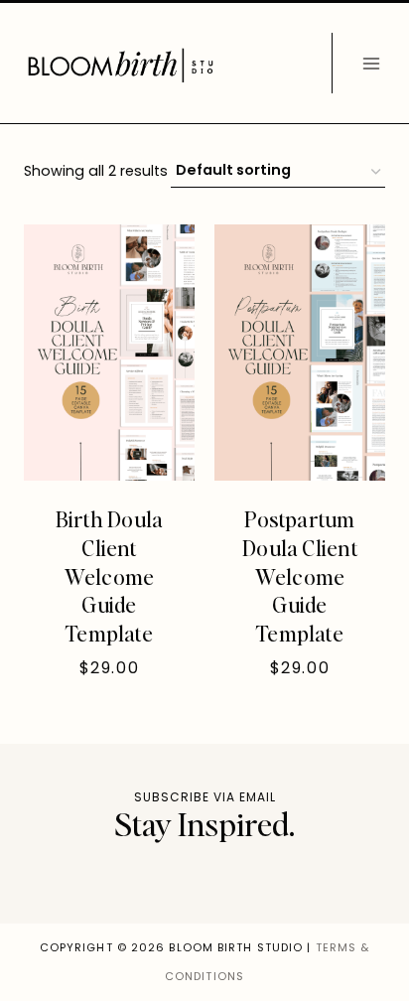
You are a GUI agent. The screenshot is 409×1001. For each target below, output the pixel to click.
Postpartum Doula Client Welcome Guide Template (299, 574)
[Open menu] (370, 63)
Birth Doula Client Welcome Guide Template (109, 574)
